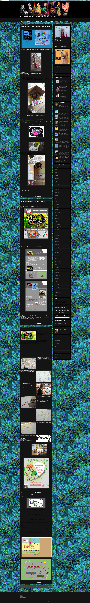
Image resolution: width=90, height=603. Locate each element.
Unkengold (51, 21)
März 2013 (56, 269)
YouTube (61, 21)
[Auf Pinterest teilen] (40, 196)
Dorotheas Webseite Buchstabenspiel (60, 323)
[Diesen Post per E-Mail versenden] (37, 196)
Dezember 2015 (57, 238)
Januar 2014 (56, 258)
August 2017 (56, 215)
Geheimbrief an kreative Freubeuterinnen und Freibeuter (34, 329)
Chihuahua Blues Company (25, 21)
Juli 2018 (56, 203)
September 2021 (57, 187)
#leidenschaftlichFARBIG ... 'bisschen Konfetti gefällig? (33, 201)
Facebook (56, 21)
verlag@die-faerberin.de (34, 521)
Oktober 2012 (57, 273)
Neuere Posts (22, 586)
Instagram (66, 21)
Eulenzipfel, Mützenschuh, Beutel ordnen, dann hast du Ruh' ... (63, 133)
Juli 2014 (56, 250)
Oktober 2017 (57, 212)
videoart (56, 355)
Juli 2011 (56, 295)
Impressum (21, 596)
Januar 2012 (56, 286)
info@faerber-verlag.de (43, 115)
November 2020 (57, 190)
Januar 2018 (56, 209)
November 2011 (57, 289)
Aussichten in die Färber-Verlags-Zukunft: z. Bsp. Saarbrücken (63, 138)
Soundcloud (56, 72)
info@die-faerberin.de (60, 41)
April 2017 (56, 221)
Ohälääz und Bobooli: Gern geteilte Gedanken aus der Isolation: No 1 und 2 (64, 157)
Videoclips (56, 357)
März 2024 (56, 170)
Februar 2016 (57, 235)
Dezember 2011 (57, 287)
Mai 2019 (56, 198)
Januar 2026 (56, 166)
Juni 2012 (56, 278)
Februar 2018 (57, 207)
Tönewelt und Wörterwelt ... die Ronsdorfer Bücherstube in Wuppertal (63, 104)
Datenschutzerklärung (23, 597)
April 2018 (56, 206)
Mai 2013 (56, 266)
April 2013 (56, 267)
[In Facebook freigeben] (39, 196)
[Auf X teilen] (38, 196)
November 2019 (57, 195)
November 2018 (57, 201)
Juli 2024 (56, 169)
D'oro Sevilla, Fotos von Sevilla (59, 321)
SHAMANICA (57, 351)
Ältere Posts (50, 586)
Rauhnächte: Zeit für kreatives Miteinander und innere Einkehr (35, 26)
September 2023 (57, 175)
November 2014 (57, 247)
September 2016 (57, 226)
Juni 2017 (56, 218)
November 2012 (57, 272)
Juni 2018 (56, 204)
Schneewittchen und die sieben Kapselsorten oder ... (63, 122)
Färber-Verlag (58, 85)
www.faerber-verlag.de (23, 439)
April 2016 (56, 232)
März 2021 (56, 189)
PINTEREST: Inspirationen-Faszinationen (61, 71)
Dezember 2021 (57, 184)
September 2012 (57, 275)
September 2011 (57, 292)
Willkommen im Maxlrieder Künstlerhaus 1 (62, 116)
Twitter (56, 69)
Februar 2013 (57, 270)
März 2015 (56, 244)
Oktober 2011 (57, 290)
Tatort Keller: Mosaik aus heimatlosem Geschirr (62, 110)
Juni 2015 (56, 241)
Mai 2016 (56, 230)
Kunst (46, 21)
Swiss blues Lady (57, 352)
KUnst (55, 346)
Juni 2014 (56, 252)
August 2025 (56, 167)
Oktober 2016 (57, 224)
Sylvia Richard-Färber (63, 329)
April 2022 (56, 181)
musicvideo (56, 349)
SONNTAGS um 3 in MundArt (63, 79)
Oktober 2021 (57, 186)
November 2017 (57, 210)
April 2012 (56, 281)
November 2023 (57, 172)
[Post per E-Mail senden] (35, 196)
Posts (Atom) (38, 589)
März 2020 (56, 192)
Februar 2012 (57, 284)
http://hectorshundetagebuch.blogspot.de (26, 437)
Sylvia (32, 21)
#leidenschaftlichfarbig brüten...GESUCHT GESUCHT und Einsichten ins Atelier (64, 151)
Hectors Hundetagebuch (39, 21)
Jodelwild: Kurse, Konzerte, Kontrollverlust (63, 127)
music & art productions (58, 348)
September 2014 (57, 249)
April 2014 (56, 255)
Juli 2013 (56, 264)
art (55, 337)
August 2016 (56, 227)
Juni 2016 (56, 229)
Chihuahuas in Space (58, 340)
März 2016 (56, 233)
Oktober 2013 (57, 261)
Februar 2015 (57, 246)
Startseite (36, 586)
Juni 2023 (56, 178)
